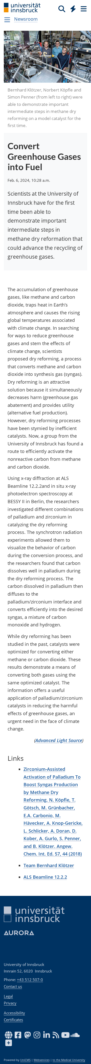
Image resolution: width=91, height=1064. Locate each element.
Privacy (10, 1003)
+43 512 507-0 (30, 979)
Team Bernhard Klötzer (49, 865)
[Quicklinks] (73, 8)
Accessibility (14, 1012)
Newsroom (26, 19)
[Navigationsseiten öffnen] (7, 19)
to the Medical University (69, 1060)
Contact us (13, 986)
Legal (8, 996)
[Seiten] (83, 8)
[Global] (71, 8)
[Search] (61, 8)
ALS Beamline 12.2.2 (45, 877)
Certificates (13, 1019)
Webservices (42, 1060)
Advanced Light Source (58, 740)
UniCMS (25, 1060)
